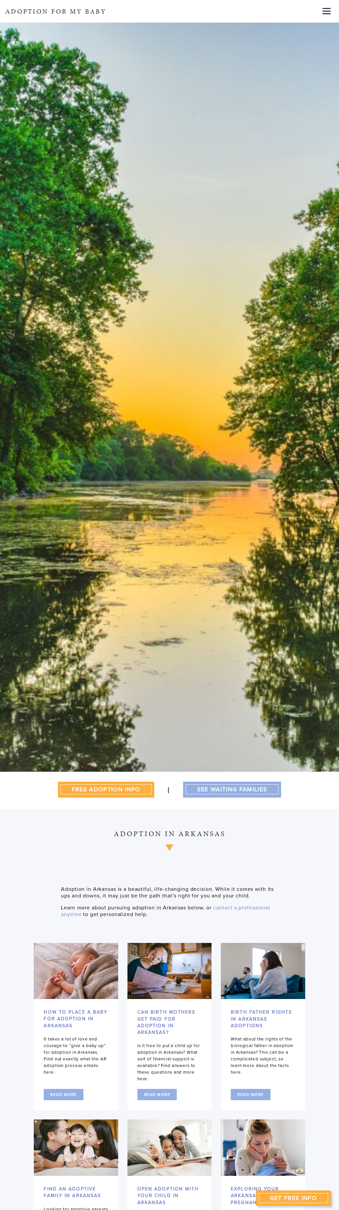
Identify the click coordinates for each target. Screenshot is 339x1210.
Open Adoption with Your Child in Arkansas (168, 1195)
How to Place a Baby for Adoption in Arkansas (76, 1019)
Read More (63, 1094)
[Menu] (326, 11)
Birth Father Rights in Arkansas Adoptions (261, 1019)
